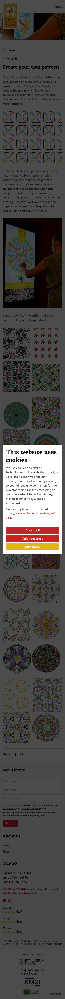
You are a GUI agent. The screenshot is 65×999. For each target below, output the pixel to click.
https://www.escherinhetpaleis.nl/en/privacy (32, 515)
